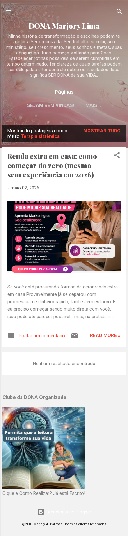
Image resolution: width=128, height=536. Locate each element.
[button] (117, 156)
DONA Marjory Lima (64, 26)
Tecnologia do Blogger (67, 512)
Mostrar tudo (102, 131)
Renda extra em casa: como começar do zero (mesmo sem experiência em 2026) (52, 165)
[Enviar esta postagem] (74, 338)
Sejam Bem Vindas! (50, 105)
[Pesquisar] (119, 12)
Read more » (105, 335)
